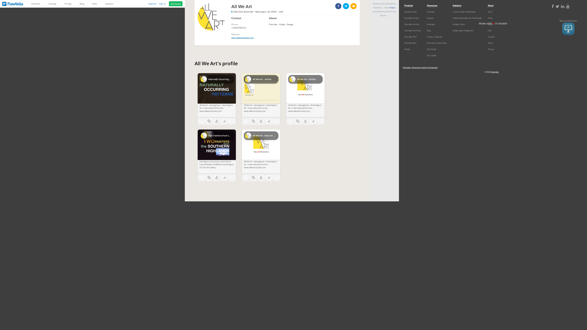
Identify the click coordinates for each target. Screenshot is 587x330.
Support (109, 3)
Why (94, 3)
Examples (431, 24)
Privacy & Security (434, 37)
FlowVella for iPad (411, 24)
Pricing (67, 3)
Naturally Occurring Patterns (220, 79)
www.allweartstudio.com (242, 38)
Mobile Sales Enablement (463, 30)
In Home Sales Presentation (464, 12)
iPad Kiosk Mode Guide (437, 43)
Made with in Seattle (493, 23)
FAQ (489, 30)
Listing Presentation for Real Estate (467, 18)
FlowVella (12, 4)
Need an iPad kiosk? (568, 21)
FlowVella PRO (410, 37)
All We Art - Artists (262, 79)
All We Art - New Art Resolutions (264, 135)
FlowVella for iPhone (412, 30)
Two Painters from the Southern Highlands (220, 135)
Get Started (176, 4)
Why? (490, 12)
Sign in (163, 3)
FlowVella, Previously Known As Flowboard (420, 68)
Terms (490, 43)
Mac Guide (431, 55)
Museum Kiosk (410, 12)
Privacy (491, 49)
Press (490, 18)
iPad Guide (431, 49)
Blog (82, 3)
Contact (491, 37)
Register (152, 3)
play (217, 88)
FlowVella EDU (410, 43)
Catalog (52, 3)
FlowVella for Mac (411, 18)
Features (35, 3)
